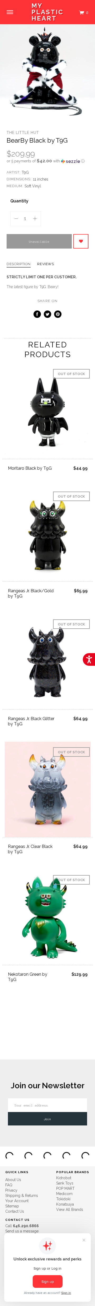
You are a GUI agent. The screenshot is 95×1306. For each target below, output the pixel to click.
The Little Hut (23, 132)
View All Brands (69, 1209)
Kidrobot (63, 1178)
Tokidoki (63, 1199)
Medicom (64, 1194)
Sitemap (12, 1206)
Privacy (11, 1190)
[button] (47, 161)
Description (19, 264)
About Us (13, 1180)
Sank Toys (64, 1183)
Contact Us (14, 1211)
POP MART (65, 1188)
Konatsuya (65, 1204)
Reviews (45, 264)
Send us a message (22, 1231)
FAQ (8, 1185)
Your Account (16, 1201)
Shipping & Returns (21, 1195)
